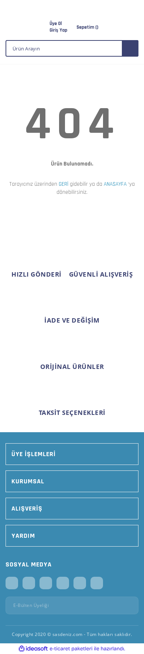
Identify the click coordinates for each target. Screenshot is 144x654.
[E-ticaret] (71, 648)
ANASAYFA (115, 184)
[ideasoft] (33, 648)
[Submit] (130, 605)
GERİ (63, 184)
